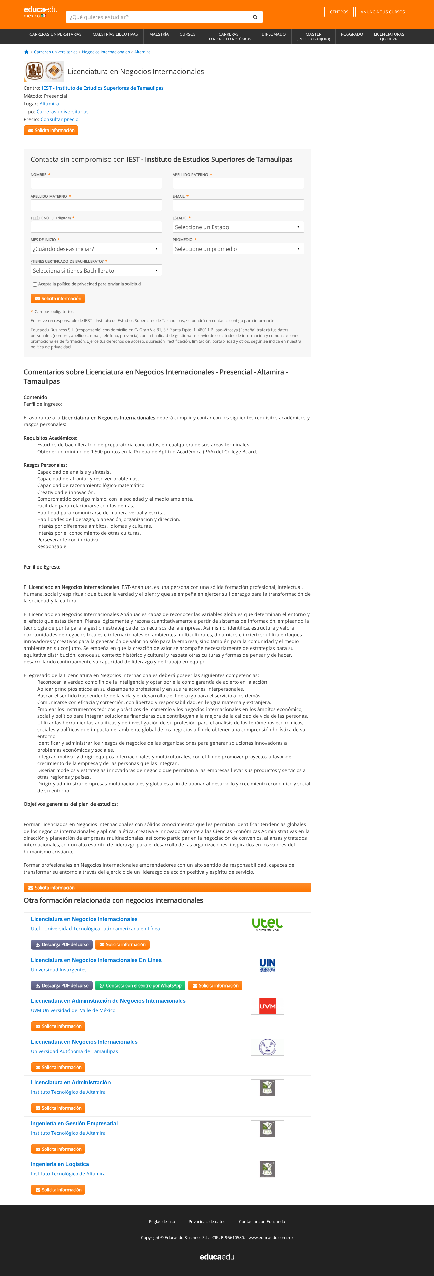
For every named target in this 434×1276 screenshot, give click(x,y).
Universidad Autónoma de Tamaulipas (74, 1051)
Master (313, 36)
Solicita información (61, 298)
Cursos (188, 34)
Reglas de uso (162, 1221)
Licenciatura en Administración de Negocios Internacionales (108, 1001)
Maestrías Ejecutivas (115, 34)
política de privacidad (77, 284)
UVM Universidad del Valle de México (73, 1010)
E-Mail (179, 196)
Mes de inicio (43, 239)
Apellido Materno (49, 196)
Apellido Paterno (190, 174)
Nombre (38, 174)
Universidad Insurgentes (59, 969)
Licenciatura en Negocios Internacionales (84, 919)
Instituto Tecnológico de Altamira (68, 1092)
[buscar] (255, 17)
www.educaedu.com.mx (271, 1237)
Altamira (142, 52)
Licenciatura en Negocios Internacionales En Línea (96, 960)
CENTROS (339, 12)
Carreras (229, 36)
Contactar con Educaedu (262, 1221)
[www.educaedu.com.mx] (217, 1256)
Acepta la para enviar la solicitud (89, 284)
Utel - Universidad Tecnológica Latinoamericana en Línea (95, 928)
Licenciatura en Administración (71, 1082)
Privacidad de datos (207, 1221)
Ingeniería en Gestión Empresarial (74, 1124)
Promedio (183, 239)
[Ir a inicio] (26, 52)
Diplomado (274, 34)
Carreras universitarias (55, 34)
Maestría (159, 34)
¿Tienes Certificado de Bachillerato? (67, 261)
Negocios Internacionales (106, 52)
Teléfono (51, 217)
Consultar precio (59, 119)
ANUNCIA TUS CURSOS (383, 12)
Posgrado (352, 34)
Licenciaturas (389, 36)
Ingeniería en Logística (60, 1164)
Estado (180, 217)
